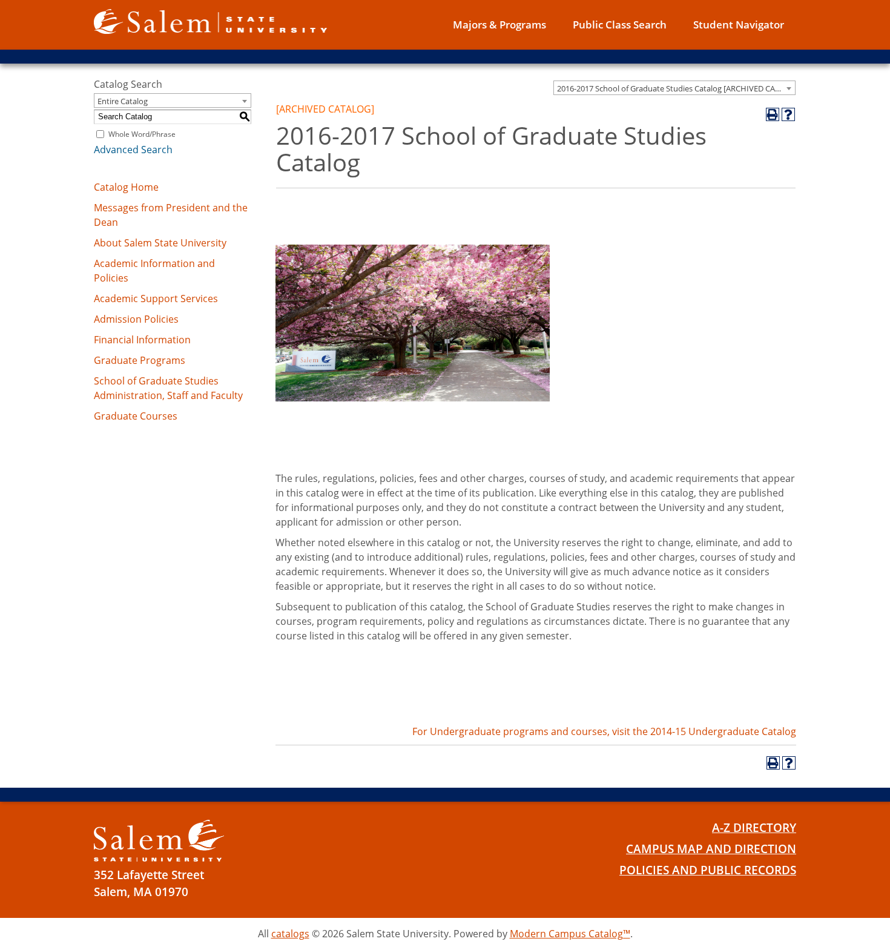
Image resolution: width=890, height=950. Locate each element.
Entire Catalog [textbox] (122, 101)
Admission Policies (136, 319)
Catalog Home (126, 187)
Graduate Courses (135, 416)
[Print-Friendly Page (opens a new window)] (772, 114)
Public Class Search (620, 24)
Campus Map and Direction (711, 849)
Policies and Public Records (707, 870)
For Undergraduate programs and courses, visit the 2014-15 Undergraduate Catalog (604, 731)
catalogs (290, 933)
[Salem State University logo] (210, 20)
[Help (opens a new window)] (788, 114)
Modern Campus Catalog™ (570, 933)
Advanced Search (133, 149)
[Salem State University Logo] (159, 841)
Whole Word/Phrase (142, 134)
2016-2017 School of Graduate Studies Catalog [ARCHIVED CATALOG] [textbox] (676, 88)
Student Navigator (738, 24)
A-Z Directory (754, 828)
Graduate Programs (139, 360)
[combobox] (674, 88)
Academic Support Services (156, 298)
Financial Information (142, 339)
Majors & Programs (499, 24)
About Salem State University (160, 242)
